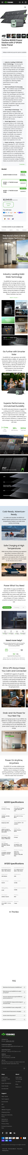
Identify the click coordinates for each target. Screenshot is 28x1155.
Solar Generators (6, 1083)
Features (4, 230)
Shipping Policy (6, 1112)
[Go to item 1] (4, 36)
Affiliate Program (6, 1109)
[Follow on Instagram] (7, 1133)
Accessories (5, 1088)
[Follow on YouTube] (10, 1133)
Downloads (5, 1101)
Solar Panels (5, 1086)
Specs (11, 230)
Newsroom (19, 1087)
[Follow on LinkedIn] (14, 1133)
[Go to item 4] (18, 36)
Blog (17, 1084)
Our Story (18, 1081)
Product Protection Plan (7, 1127)
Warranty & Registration (5, 1120)
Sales (3, 1107)
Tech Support (5, 1099)
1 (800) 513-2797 (10, 1041)
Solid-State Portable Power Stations (6, 1078)
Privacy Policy (5, 1123)
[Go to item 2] (9, 36)
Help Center (5, 1096)
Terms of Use (4, 1148)
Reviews (24, 230)
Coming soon (8, 204)
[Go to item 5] (23, 36)
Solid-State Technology (19, 1078)
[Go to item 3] (14, 36)
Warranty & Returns (12, 1148)
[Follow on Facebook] (3, 1133)
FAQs (17, 230)
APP (3, 1104)
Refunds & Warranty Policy (7, 1115)
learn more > (14, 298)
